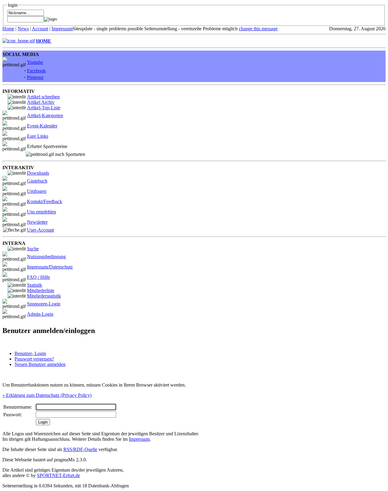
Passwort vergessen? (34, 358)
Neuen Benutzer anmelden (40, 364)
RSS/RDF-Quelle (80, 449)
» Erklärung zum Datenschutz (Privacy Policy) (47, 395)
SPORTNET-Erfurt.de (58, 475)
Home (8, 28)
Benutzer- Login (30, 353)
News (23, 28)
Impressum (62, 28)
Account (40, 28)
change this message (258, 28)
